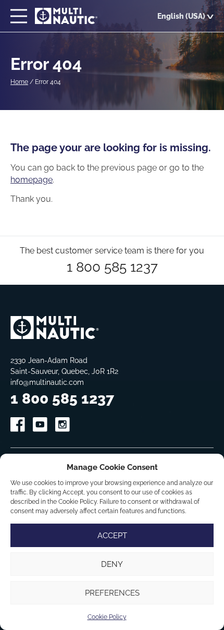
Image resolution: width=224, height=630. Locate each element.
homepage (31, 179)
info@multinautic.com (47, 382)
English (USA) (181, 15)
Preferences (112, 593)
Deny (112, 564)
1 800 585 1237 (112, 266)
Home (19, 82)
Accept (112, 535)
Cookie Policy (107, 617)
